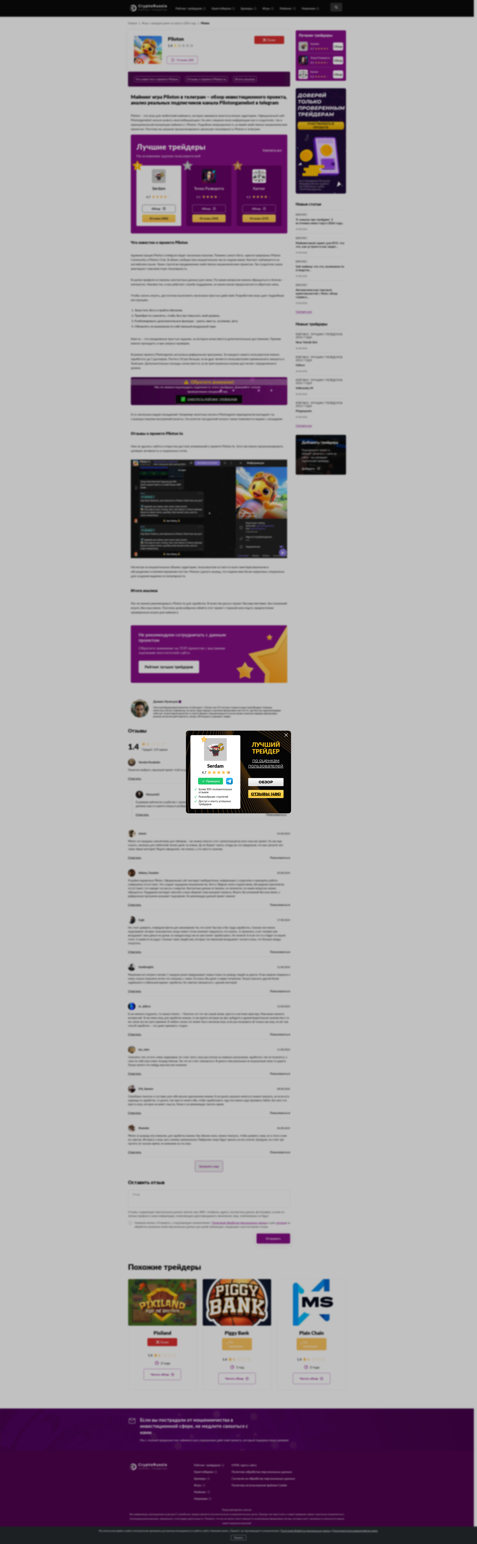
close (286, 735)
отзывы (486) (266, 794)
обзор (266, 782)
